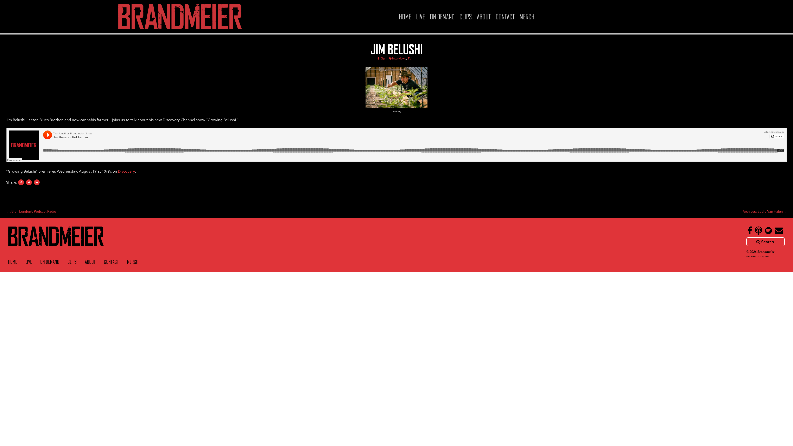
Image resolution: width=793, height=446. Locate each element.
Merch (527, 17)
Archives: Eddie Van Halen (765, 211)
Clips (465, 17)
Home (405, 17)
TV (409, 58)
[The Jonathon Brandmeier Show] (201, 16)
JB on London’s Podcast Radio (31, 211)
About (484, 17)
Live (420, 17)
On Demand (442, 17)
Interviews (399, 58)
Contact (505, 17)
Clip (382, 58)
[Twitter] (29, 182)
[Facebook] (21, 182)
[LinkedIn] (37, 182)
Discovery (126, 171)
